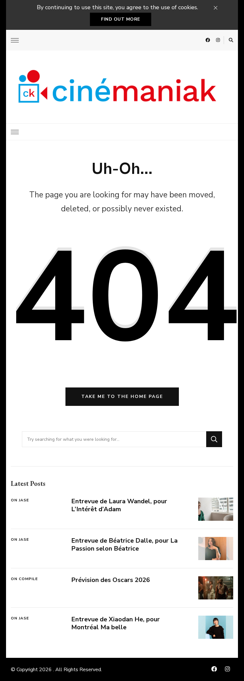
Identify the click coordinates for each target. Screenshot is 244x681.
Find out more (120, 19)
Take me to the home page (122, 396)
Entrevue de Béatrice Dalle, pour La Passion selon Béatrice (124, 544)
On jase (20, 500)
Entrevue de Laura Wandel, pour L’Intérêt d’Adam (119, 505)
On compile (24, 578)
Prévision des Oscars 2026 (110, 580)
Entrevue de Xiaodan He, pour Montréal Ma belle (115, 623)
